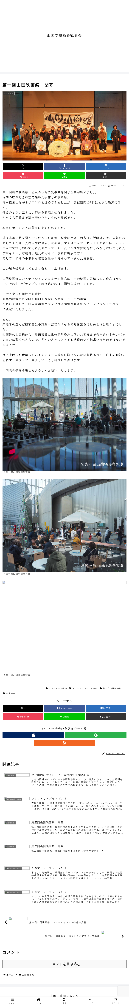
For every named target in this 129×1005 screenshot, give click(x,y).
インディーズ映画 (58, 688)
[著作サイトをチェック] (33, 735)
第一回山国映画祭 (33, 688)
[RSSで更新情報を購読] (64, 743)
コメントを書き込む (64, 964)
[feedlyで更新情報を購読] (95, 735)
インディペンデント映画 (85, 688)
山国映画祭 (12, 688)
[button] (106, 175)
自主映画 (10, 693)
